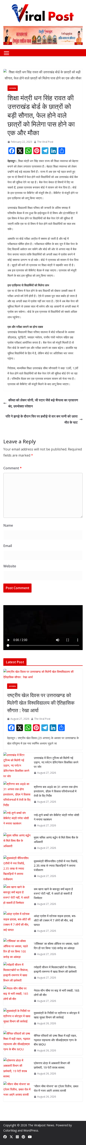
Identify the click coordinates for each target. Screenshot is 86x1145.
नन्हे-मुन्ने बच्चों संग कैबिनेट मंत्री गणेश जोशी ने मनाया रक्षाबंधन (56, 817)
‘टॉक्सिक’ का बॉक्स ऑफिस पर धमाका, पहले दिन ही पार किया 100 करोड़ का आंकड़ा (56, 946)
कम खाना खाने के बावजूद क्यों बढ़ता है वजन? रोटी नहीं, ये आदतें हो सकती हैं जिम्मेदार (53, 893)
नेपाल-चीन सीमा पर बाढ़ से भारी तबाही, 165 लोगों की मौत (56, 992)
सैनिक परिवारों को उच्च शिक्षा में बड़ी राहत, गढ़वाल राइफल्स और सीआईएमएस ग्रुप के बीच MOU (55, 1040)
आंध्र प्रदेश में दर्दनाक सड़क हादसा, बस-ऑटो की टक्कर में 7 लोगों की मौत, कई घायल (55, 920)
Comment (12, 468)
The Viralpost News (41, 1125)
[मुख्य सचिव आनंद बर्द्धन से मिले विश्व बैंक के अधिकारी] (16, 843)
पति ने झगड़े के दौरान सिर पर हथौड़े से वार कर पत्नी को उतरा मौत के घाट (42, 419)
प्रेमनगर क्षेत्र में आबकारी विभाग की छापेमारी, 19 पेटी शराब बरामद (52, 1065)
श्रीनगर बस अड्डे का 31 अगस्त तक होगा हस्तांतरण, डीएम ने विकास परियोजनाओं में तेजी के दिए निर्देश (56, 791)
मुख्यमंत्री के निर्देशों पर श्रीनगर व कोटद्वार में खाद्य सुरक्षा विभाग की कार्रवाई (56, 1015)
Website (9, 566)
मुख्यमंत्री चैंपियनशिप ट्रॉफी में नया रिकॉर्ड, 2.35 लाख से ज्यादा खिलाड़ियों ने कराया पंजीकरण (56, 865)
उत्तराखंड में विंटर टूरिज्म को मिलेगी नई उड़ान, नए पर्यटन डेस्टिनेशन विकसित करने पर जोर (56, 762)
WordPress (30, 1130)
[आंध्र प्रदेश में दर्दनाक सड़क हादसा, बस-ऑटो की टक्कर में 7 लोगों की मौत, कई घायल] (16, 923)
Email (7, 545)
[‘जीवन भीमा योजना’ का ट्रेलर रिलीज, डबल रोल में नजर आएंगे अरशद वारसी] (16, 1091)
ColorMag (10, 1130)
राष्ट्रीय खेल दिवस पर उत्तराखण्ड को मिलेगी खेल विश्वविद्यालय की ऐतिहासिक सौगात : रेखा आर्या (41, 703)
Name (8, 525)
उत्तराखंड (12, 88)
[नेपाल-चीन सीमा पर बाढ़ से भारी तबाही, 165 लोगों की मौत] (16, 996)
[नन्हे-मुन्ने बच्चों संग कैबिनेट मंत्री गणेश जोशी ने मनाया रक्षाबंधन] (16, 820)
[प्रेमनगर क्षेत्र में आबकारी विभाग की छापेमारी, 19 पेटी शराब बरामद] (16, 1068)
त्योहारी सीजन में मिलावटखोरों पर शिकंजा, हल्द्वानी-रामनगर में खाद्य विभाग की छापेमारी (55, 969)
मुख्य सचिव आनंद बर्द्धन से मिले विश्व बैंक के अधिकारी (56, 839)
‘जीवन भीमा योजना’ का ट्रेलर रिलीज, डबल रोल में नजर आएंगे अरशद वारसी (56, 1088)
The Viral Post (45, 142)
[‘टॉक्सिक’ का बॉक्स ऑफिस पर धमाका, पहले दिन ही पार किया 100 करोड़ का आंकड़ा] (16, 948)
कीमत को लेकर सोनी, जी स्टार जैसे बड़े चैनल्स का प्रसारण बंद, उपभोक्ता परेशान (43, 403)
